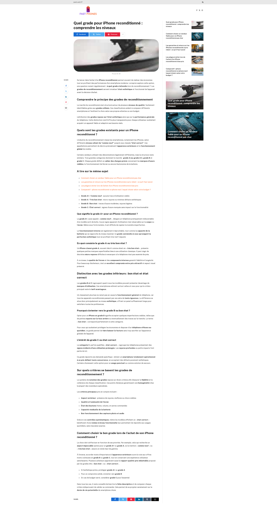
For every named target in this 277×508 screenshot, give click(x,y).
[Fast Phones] (88, 10)
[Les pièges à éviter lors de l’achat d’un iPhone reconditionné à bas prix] (197, 60)
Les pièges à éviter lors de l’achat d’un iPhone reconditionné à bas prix (109, 186)
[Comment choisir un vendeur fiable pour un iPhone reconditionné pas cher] (197, 36)
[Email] (66, 108)
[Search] (202, 2)
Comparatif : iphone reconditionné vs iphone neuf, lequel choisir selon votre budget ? (116, 190)
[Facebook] (66, 86)
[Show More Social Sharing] (123, 34)
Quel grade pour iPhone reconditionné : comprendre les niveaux (177, 24)
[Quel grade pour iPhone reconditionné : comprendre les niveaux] (116, 55)
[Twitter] (66, 91)
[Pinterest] (66, 102)
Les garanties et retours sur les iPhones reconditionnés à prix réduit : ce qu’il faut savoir (117, 182)
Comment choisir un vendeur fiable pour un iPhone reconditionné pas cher (111, 178)
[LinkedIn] (66, 97)
